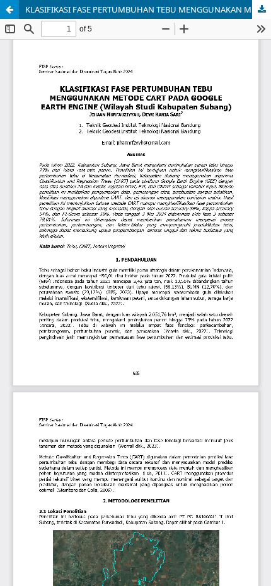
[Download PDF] (261, 9)
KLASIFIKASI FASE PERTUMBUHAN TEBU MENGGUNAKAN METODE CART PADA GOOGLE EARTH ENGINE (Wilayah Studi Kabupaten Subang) (148, 9)
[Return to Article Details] (9, 9)
